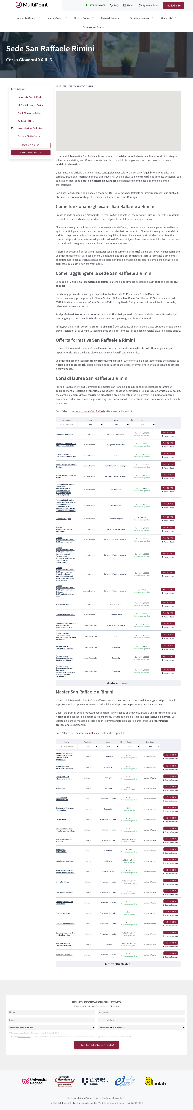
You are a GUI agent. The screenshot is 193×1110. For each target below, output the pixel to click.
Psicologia (108, 778)
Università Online (26, 18)
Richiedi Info (173, 5)
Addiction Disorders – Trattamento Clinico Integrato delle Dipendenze (64, 756)
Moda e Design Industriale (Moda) (66, 476)
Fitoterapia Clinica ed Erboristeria (64, 903)
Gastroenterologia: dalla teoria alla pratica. (65, 934)
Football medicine (63, 913)
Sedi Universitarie (140, 18)
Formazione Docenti (94, 27)
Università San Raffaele (30, 97)
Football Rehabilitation (65, 923)
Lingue (115, 455)
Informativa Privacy (24, 1037)
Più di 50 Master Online (29, 112)
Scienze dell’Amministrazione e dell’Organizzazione (65, 540)
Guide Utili (167, 18)
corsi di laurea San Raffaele (90, 411)
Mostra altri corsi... (118, 683)
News (130, 5)
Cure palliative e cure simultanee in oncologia (65, 830)
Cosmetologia (61, 819)
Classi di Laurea (110, 18)
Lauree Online (55, 18)
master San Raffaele (86, 733)
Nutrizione (108, 767)
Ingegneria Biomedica (64, 434)
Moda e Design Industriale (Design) (66, 466)
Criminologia (108, 756)
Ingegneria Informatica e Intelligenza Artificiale (66, 445)
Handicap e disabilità (64, 955)
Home (58, 86)
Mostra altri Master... (118, 964)
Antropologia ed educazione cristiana (64, 778)
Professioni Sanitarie (108, 799)
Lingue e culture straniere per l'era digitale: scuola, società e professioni (66, 636)
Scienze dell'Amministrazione (115, 540)
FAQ (116, 5)
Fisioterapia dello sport (65, 892)
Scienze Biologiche (63, 519)
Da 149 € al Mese (26, 120)
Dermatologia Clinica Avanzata (64, 840)
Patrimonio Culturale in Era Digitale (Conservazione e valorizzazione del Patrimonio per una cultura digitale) (65, 489)
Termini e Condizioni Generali (34, 1033)
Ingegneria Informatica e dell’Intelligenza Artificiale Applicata (66, 625)
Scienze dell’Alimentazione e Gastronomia (64, 529)
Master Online (82, 18)
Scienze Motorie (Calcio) (65, 615)
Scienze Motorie (62, 604)
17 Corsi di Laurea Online (30, 105)
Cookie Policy (119, 1098)
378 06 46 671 (97, 5)
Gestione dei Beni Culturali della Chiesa (64, 944)
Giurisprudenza (108, 871)
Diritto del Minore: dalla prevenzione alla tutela (65, 871)
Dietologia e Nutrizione (65, 861)
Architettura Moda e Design (115, 466)
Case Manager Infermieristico (62, 799)
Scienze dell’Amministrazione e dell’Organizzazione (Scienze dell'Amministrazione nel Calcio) (66, 591)
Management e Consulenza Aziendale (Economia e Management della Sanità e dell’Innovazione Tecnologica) (66, 671)
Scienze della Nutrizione (115, 529)
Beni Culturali (116, 489)
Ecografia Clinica (62, 882)
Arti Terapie (60, 788)
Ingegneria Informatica (116, 445)
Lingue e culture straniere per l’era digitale (66, 455)
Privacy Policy (84, 1098)
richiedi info (168, 432)
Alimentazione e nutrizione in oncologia (65, 767)
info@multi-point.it (88, 1103)
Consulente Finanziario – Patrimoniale (66, 809)
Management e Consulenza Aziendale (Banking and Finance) (64, 658)
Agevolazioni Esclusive (30, 128)
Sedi (65, 86)
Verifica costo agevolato (142, 435)
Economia (116, 647)
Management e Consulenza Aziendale (64, 647)
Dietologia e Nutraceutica (61, 851)
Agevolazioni (150, 5)
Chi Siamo (71, 1098)
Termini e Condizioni (102, 1098)
